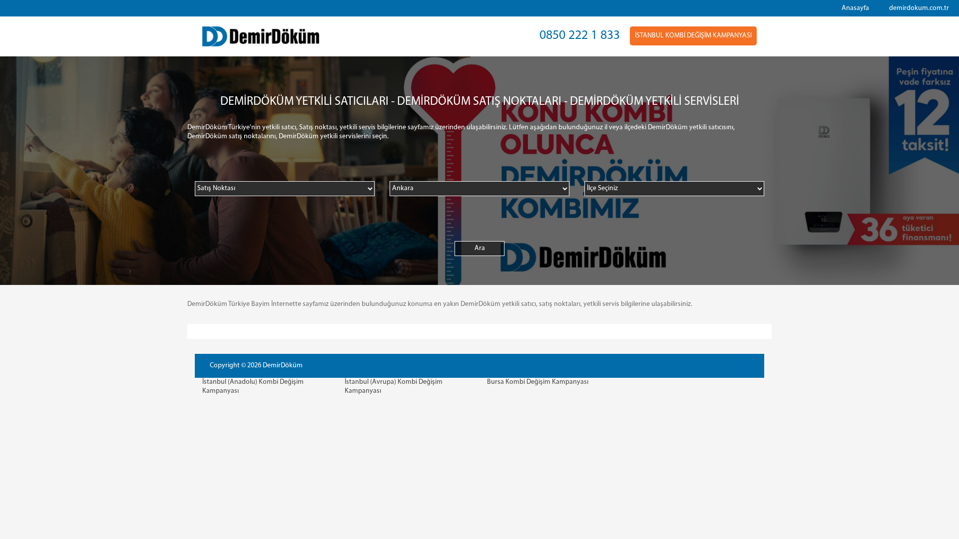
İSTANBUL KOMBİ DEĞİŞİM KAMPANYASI (693, 35)
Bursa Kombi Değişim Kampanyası (537, 382)
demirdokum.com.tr (919, 8)
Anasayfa (855, 8)
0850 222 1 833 (579, 35)
